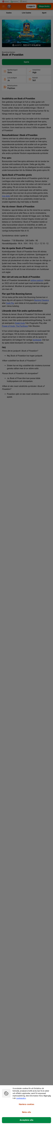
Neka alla (26, 1112)
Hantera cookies (26, 1104)
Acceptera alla (26, 1120)
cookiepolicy (21, 1098)
